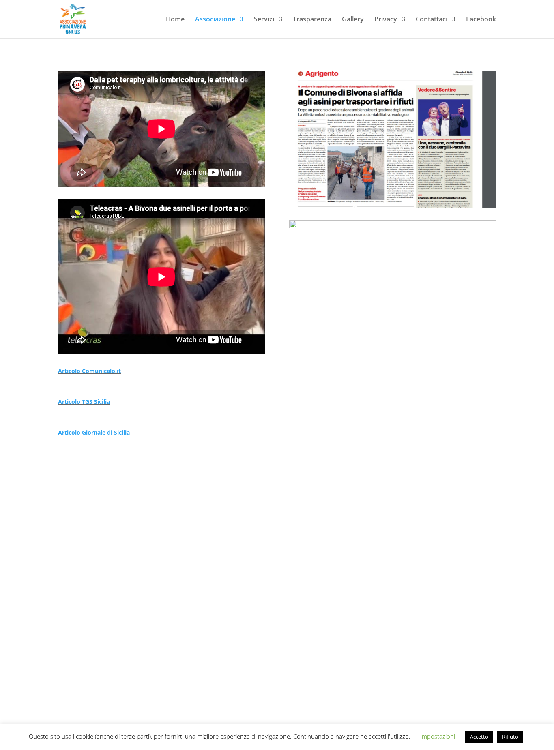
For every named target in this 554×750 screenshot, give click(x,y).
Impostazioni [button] (437, 736)
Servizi (264, 20)
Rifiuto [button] (510, 736)
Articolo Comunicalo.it (89, 371)
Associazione (215, 20)
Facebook (481, 20)
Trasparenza (312, 20)
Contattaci (431, 20)
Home (175, 20)
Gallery (353, 20)
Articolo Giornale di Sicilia (94, 432)
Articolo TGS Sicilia (84, 401)
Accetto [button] (479, 736)
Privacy (385, 20)
